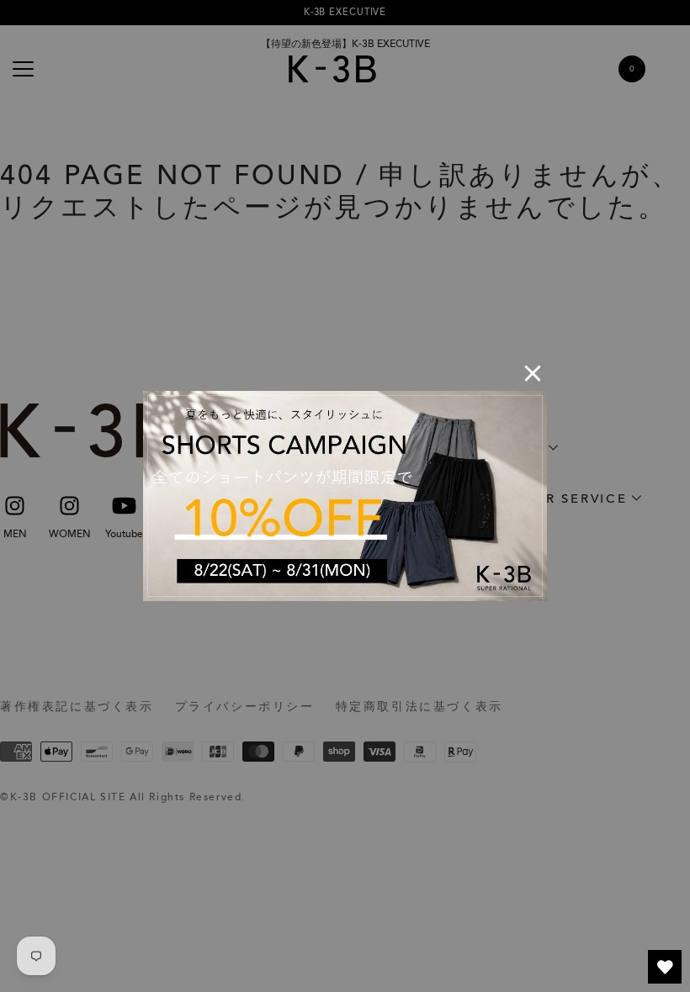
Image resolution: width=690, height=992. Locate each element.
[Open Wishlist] (665, 967)
